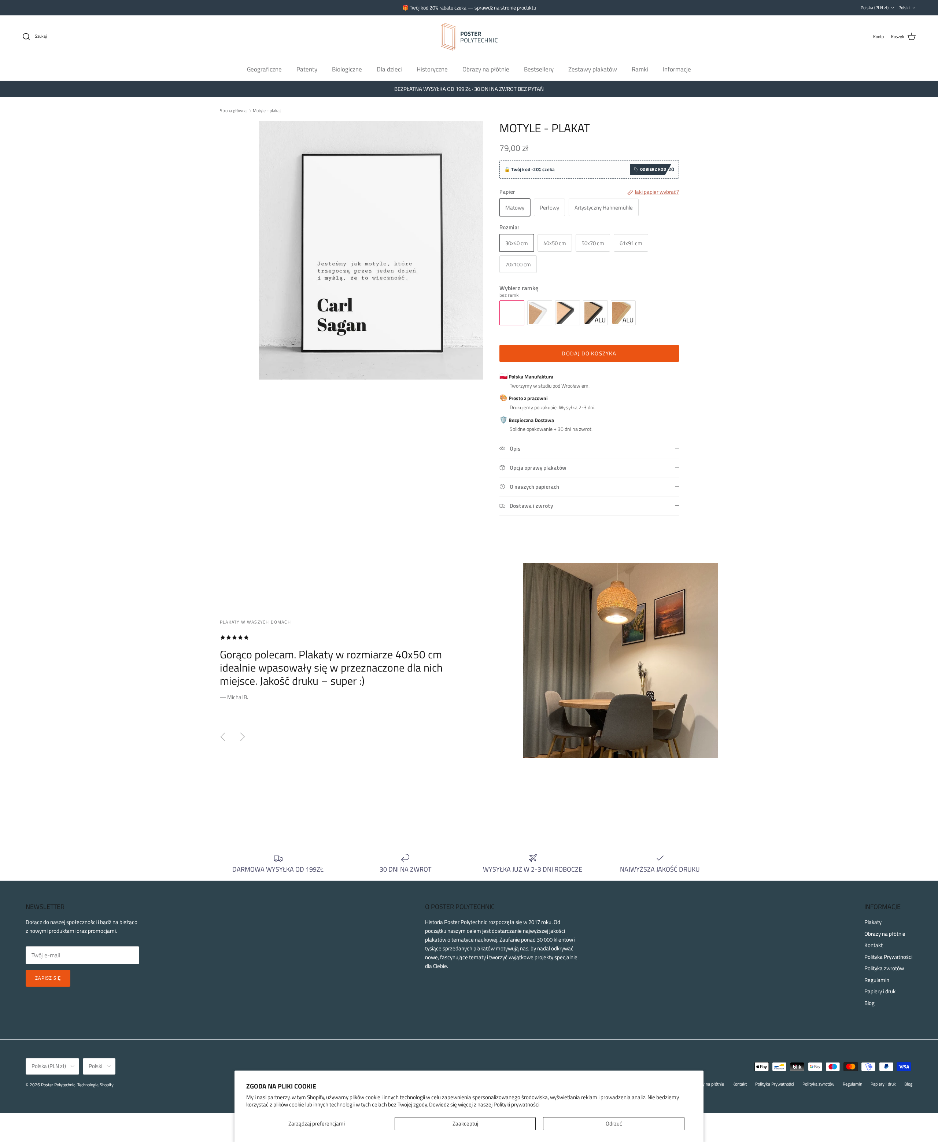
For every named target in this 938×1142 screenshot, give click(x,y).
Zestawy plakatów (592, 69)
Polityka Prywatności (888, 957)
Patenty (306, 69)
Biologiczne (347, 69)
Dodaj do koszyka (589, 353)
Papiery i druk (879, 991)
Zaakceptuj (465, 1123)
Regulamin (876, 980)
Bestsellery (539, 69)
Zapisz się (48, 978)
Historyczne (432, 69)
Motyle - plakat (267, 110)
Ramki (640, 69)
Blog (869, 1003)
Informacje (677, 69)
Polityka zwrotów (884, 968)
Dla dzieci (389, 69)
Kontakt (873, 945)
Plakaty (873, 922)
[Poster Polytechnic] (469, 37)
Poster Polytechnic (58, 1084)
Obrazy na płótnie (485, 69)
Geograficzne (264, 69)
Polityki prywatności (516, 1104)
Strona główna (233, 110)
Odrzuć (614, 1123)
